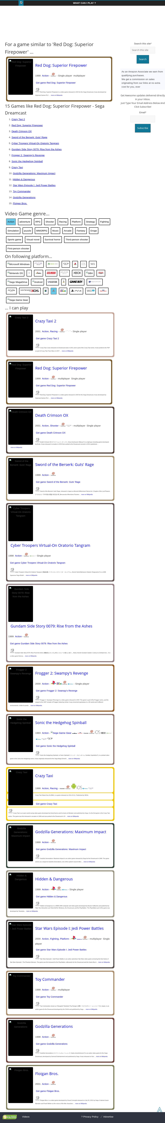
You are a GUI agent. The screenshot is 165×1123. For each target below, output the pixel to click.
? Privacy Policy (89, 1116)
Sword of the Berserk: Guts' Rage (29, 137)
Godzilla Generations (24, 197)
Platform (76, 221)
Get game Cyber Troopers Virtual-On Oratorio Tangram (37, 563)
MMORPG (41, 230)
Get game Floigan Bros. (47, 1091)
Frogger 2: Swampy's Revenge (28, 155)
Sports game (14, 239)
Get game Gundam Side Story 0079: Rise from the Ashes (38, 643)
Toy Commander (22, 191)
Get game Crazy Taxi (46, 804)
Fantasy (81, 230)
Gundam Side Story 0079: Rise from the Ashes (37, 149)
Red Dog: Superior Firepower (61, 65)
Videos (26, 1116)
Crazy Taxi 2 (18, 119)
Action (45, 75)
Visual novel (33, 239)
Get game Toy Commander (49, 997)
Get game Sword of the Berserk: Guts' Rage (57, 482)
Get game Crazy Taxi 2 (47, 338)
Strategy (90, 221)
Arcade (68, 230)
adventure (24, 221)
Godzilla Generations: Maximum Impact (34, 173)
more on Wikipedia (56, 95)
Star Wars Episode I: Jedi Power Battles (34, 185)
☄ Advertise (107, 1116)
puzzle (27, 230)
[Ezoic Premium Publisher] (10, 1118)
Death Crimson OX (22, 131)
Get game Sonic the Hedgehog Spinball (55, 746)
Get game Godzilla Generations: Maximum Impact (60, 849)
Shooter (50, 221)
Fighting (104, 221)
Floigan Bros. (20, 203)
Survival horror (52, 239)
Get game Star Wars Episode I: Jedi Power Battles (60, 949)
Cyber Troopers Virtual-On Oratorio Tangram (35, 143)
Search (143, 59)
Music (55, 230)
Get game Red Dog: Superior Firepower (55, 83)
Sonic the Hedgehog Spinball (27, 161)
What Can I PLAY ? (84, 3)
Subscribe (142, 128)
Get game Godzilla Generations (51, 1044)
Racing (63, 221)
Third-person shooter (77, 239)
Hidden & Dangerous (24, 179)
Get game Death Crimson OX (50, 433)
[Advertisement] (82, 23)
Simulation (13, 230)
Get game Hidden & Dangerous (51, 896)
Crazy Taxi (17, 167)
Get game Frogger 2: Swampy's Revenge (56, 690)
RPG (37, 221)
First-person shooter (18, 248)
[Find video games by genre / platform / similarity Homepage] (21, 3)
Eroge (93, 230)
